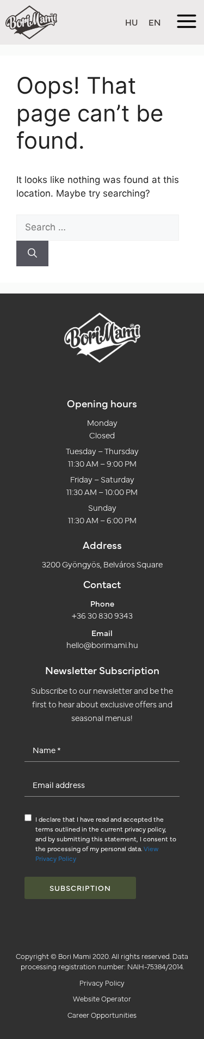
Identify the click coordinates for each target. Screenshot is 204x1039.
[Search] (32, 254)
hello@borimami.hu (102, 644)
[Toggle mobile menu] (187, 22)
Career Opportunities (102, 1014)
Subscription (80, 887)
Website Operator (102, 998)
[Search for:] (97, 227)
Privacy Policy (102, 982)
